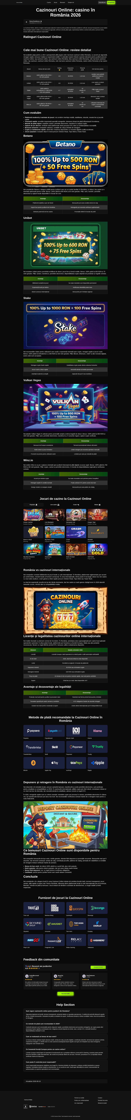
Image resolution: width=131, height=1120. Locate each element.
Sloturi (96, 504)
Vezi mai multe (65, 993)
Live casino (53, 504)
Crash (75, 504)
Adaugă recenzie (98, 967)
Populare (32, 504)
